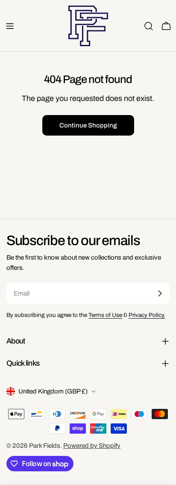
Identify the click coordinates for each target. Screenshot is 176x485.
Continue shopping (88, 125)
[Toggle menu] (9, 26)
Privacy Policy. (147, 315)
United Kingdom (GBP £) (53, 391)
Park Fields (44, 445)
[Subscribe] (160, 293)
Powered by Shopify (91, 445)
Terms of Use (105, 315)
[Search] (148, 26)
